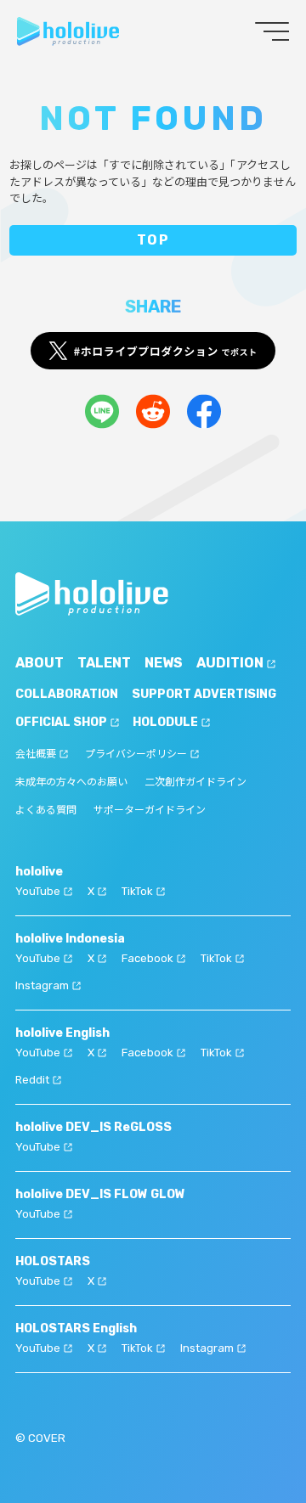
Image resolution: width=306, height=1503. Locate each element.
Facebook (147, 958)
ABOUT (39, 663)
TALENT (104, 663)
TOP (153, 240)
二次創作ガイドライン (195, 782)
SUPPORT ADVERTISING (204, 694)
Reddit (32, 1079)
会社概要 (35, 754)
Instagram (42, 985)
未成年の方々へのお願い (71, 782)
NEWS (163, 663)
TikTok (137, 891)
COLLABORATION (66, 694)
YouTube (37, 891)
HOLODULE (165, 722)
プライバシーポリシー (136, 754)
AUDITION (230, 663)
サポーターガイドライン (150, 810)
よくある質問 (45, 810)
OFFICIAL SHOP (61, 722)
